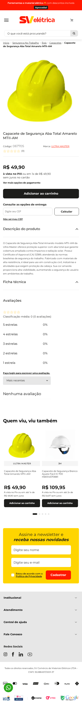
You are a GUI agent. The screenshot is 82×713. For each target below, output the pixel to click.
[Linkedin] (21, 654)
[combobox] (41, 33)
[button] (35, 514)
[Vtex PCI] (20, 698)
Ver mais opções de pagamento (21, 182)
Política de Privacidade (29, 576)
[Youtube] (30, 655)
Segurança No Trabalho (25, 43)
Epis (44, 43)
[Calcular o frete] (66, 211)
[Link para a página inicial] (6, 43)
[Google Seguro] (69, 698)
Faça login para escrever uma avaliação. (26, 373)
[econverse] (36, 698)
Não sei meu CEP (13, 219)
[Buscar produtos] (74, 33)
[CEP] (27, 209)
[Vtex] (50, 698)
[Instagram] (5, 654)
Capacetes (55, 43)
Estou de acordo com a (29, 575)
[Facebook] (13, 654)
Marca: (56, 146)
